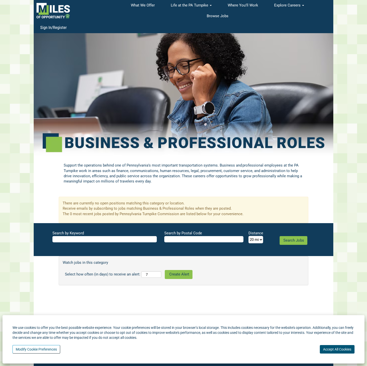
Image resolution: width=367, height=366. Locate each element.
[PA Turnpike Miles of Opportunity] (53, 10)
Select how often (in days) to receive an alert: (102, 274)
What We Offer (143, 5)
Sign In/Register (53, 27)
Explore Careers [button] (288, 5)
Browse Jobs (217, 16)
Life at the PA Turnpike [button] (190, 5)
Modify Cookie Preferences (36, 349)
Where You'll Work (243, 5)
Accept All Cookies (337, 349)
